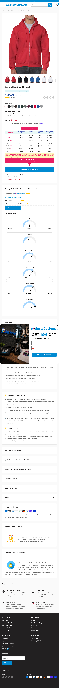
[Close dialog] (57, 326)
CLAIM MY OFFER (44, 355)
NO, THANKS (44, 359)
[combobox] (34, 348)
